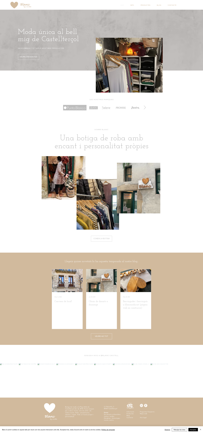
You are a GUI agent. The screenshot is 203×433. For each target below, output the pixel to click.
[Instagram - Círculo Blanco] (141, 405)
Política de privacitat (108, 430)
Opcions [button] (167, 430)
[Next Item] (145, 108)
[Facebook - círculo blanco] (145, 405)
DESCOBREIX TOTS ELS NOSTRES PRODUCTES (41, 48)
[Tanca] (200, 429)
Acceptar (193, 430)
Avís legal (143, 417)
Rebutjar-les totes (179, 430)
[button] (147, 5)
